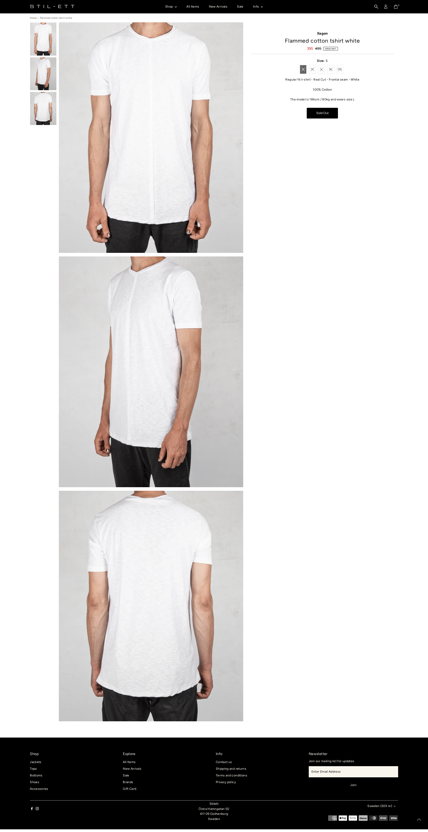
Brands (128, 782)
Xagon (322, 33)
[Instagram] (37, 809)
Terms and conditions (231, 775)
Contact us (224, 762)
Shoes (34, 782)
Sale (240, 6)
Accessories (39, 789)
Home (33, 18)
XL (331, 70)
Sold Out (322, 113)
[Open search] (376, 7)
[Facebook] (32, 809)
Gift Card (129, 789)
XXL (340, 70)
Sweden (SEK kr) (379, 806)
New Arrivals (218, 6)
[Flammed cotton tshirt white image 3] (43, 108)
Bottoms (36, 775)
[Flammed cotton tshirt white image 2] (43, 74)
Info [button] (256, 6)
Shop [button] (169, 6)
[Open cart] (395, 7)
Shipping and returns (231, 769)
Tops (33, 769)
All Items (192, 6)
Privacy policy (226, 782)
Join (353, 785)
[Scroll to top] (419, 819)
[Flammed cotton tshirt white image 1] (43, 39)
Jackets (35, 762)
